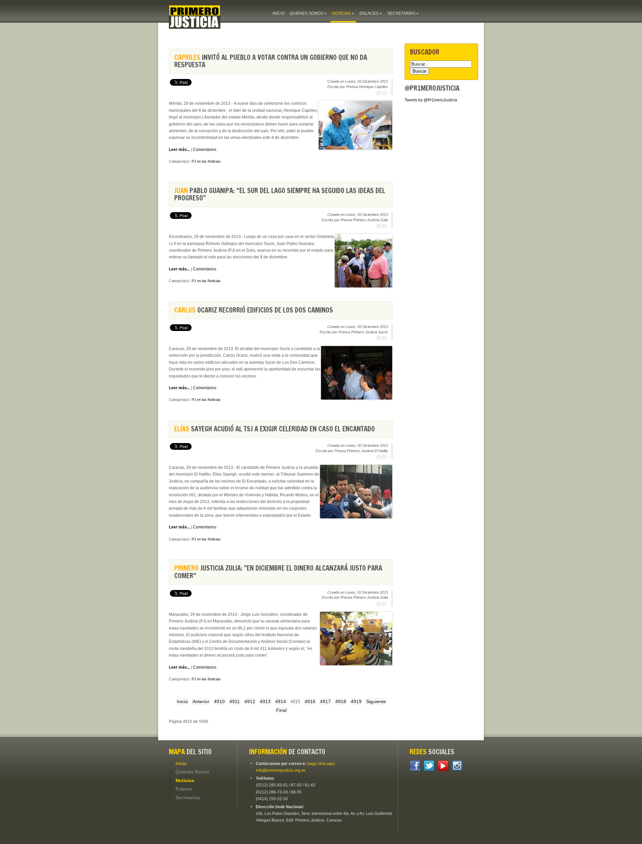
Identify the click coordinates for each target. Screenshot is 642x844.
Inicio (182, 701)
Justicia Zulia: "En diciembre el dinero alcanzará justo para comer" (278, 571)
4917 (325, 701)
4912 (249, 701)
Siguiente (376, 701)
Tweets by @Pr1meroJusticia (431, 100)
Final (281, 710)
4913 (265, 701)
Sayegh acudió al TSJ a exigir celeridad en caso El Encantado (274, 429)
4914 (280, 701)
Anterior (201, 701)
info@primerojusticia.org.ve (281, 770)
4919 (356, 701)
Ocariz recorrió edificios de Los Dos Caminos (253, 310)
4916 (310, 701)
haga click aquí (321, 763)
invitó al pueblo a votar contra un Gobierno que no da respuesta (270, 61)
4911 (234, 701)
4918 (340, 701)
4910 (219, 701)
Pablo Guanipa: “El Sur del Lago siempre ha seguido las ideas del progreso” (279, 194)
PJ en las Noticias (206, 161)
